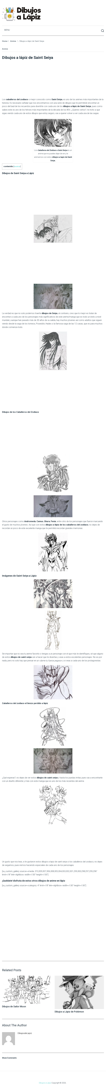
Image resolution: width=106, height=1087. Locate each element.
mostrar (17, 166)
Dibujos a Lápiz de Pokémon (69, 1011)
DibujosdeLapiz (25, 1033)
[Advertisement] (53, 78)
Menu (7, 30)
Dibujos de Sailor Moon (14, 1006)
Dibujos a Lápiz (45, 1083)
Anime (5, 49)
